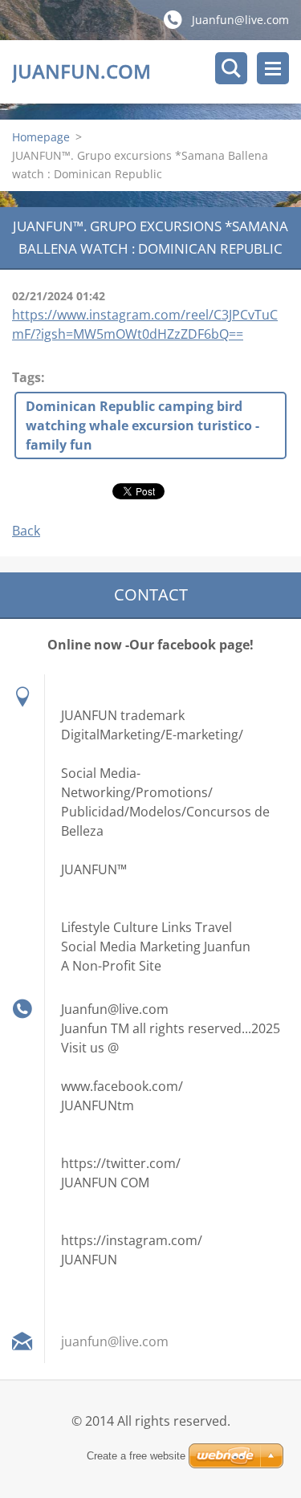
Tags (26, 377)
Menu (273, 68)
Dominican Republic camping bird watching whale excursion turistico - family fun (142, 425)
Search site (231, 68)
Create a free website (136, 1456)
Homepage (41, 137)
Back (26, 530)
